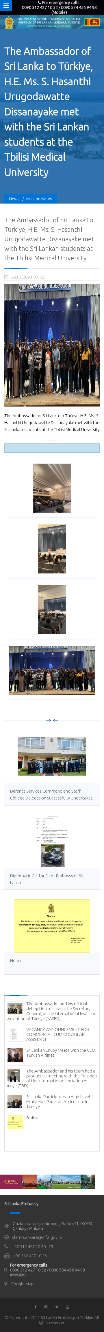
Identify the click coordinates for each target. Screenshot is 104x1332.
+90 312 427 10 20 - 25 (32, 1246)
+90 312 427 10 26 (30, 1255)
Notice (16, 960)
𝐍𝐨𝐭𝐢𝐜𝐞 (32, 1117)
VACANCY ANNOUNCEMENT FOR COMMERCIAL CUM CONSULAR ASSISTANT (57, 1034)
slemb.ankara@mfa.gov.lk (37, 1237)
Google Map (22, 1283)
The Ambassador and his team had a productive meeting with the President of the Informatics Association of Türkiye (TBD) (51, 1078)
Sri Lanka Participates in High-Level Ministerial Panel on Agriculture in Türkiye (58, 1101)
